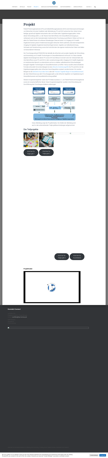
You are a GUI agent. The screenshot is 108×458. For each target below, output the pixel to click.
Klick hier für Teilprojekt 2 (46, 152)
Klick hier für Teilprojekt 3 (62, 257)
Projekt (36, 6)
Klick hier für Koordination (77, 257)
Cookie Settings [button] (94, 455)
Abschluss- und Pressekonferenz (49, 6)
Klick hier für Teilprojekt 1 (31, 152)
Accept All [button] (102, 455)
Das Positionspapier (65, 6)
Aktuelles (22, 6)
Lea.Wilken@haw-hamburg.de (19, 317)
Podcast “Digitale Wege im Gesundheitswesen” (69, 71)
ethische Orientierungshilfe (60, 67)
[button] (38, 6)
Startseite (14, 6)
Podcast (29, 6)
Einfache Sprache (78, 6)
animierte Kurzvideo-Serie (41, 71)
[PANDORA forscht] (54, 3)
